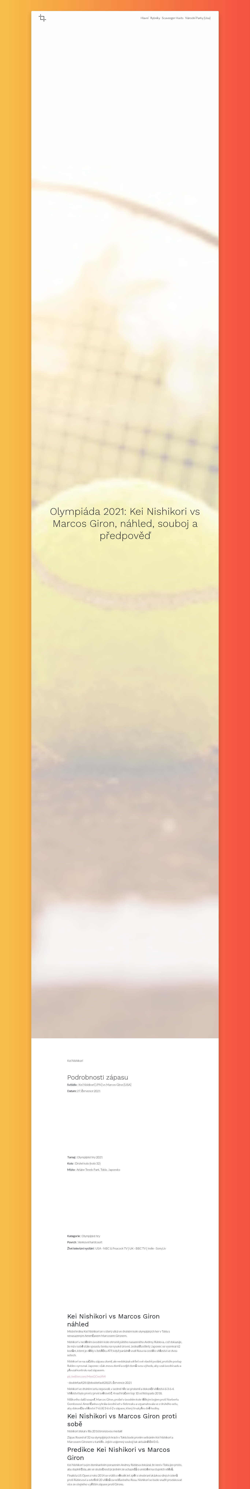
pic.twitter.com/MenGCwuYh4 (86, 1376)
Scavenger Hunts (172, 18)
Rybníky (155, 18)
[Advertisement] (125, 1125)
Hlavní (144, 18)
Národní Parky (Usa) (197, 18)
